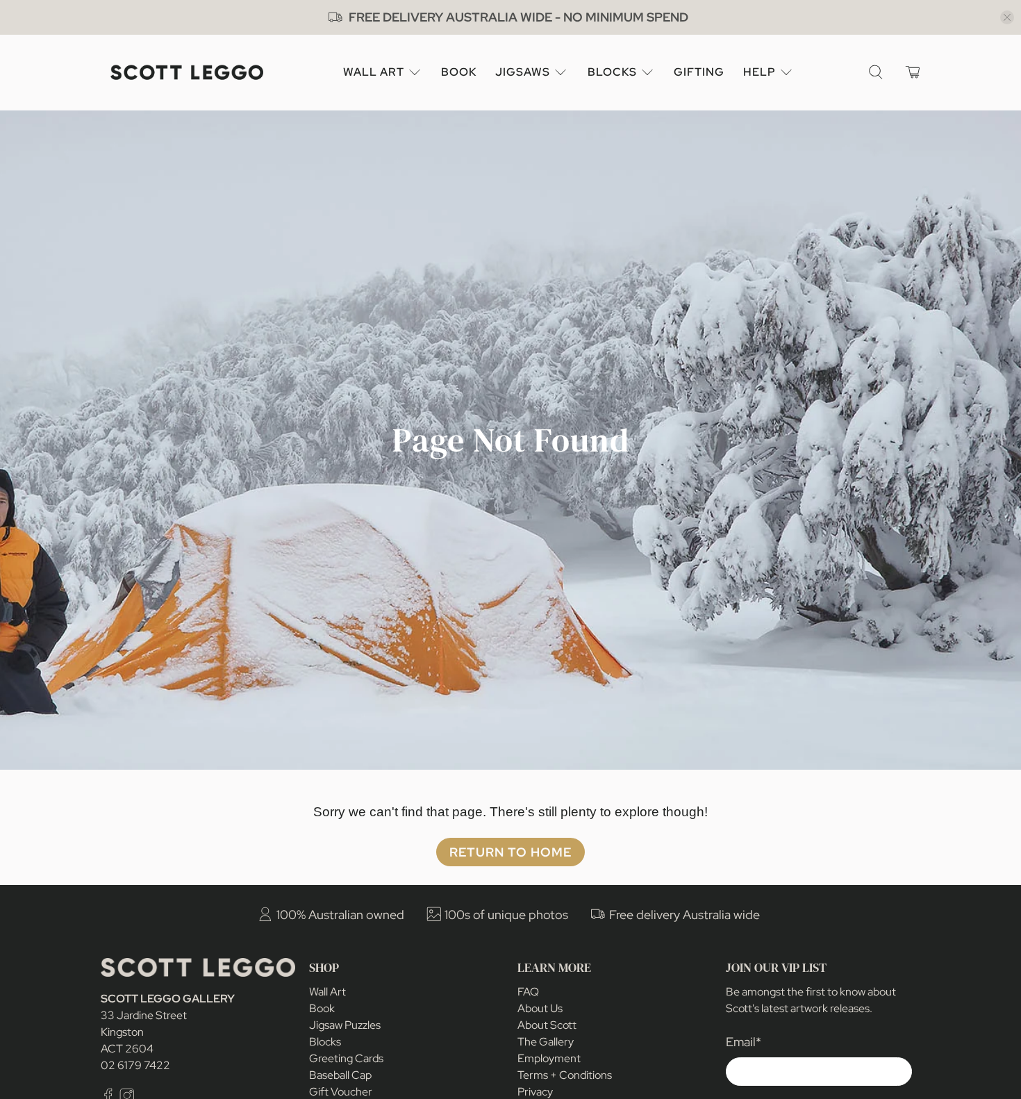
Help (759, 72)
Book (458, 72)
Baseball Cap (340, 1075)
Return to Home (510, 852)
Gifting (699, 72)
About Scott (546, 1025)
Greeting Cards (346, 1058)
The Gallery (545, 1041)
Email (743, 1042)
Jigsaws (522, 72)
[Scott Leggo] (186, 72)
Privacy (535, 1091)
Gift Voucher (340, 1091)
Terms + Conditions (564, 1075)
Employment (549, 1058)
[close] (1007, 17)
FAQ (528, 991)
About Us (540, 1008)
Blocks (612, 72)
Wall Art (373, 72)
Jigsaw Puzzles (345, 1025)
